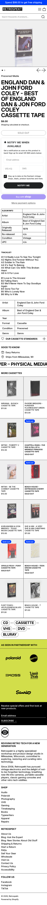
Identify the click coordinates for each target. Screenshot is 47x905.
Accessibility (7, 869)
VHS (3, 802)
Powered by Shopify (10, 899)
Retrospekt (13, 896)
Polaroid (5, 795)
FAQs (4, 850)
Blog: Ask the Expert (12, 837)
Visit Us (5, 860)
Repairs (5, 821)
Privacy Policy (8, 866)
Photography (8, 799)
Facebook (6, 882)
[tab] (2, 70)
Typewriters (7, 815)
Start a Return (8, 847)
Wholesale (6, 856)
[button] (44, 9)
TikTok (4, 888)
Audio (4, 792)
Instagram (6, 885)
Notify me (23, 185)
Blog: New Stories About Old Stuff (19, 840)
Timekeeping (8, 808)
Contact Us (7, 863)
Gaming (5, 805)
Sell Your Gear (8, 853)
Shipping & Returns (11, 843)
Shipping (5, 125)
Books (4, 812)
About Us (6, 834)
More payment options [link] (24, 203)
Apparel (5, 818)
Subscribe (7, 720)
